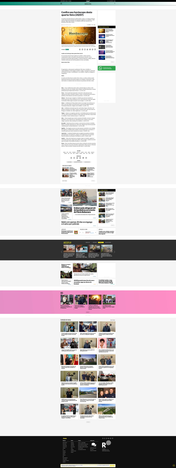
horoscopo (92, 152)
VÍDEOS (100, 242)
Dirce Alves (78, 152)
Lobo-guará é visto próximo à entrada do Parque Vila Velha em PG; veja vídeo (94, 255)
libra (71, 153)
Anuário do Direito (80, 448)
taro (86, 153)
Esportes (64, 453)
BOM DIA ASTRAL (88, 4)
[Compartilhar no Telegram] (90, 49)
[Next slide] (95, 232)
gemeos (89, 152)
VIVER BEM (95, 242)
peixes (74, 153)
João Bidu (65, 153)
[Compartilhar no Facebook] (82, 49)
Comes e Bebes (65, 459)
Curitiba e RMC (65, 445)
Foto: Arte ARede (93, 46)
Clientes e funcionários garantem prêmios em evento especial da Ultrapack (69, 255)
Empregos (72, 449)
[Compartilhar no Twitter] (87, 49)
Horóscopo (64, 452)
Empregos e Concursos (66, 460)
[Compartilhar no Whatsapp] (92, 49)
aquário (64, 152)
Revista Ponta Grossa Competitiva (82, 445)
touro (89, 153)
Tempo (72, 448)
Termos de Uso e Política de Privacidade (90, 465)
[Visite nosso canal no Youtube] (106, 438)
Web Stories (72, 445)
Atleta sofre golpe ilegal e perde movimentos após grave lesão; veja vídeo (81, 255)
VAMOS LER (88, 242)
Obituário (72, 452)
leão (68, 153)
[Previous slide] (80, 232)
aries (67, 152)
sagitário (81, 153)
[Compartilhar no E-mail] (95, 49)
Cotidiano (64, 448)
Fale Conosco (92, 449)
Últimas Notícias (65, 442)
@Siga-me (67, 49)
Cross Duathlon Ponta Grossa (82, 449)
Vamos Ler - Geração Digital (81, 442)
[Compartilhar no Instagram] (85, 49)
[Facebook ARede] (103, 438)
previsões (77, 153)
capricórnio (74, 152)
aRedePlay (72, 442)
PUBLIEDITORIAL (108, 242)
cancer (70, 152)
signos (84, 153)
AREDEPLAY (67, 242)
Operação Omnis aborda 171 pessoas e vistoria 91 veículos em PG (106, 255)
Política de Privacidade (93, 450)
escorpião (82, 152)
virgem (92, 153)
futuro (86, 152)
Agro (63, 456)
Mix (63, 449)
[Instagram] (105, 438)
